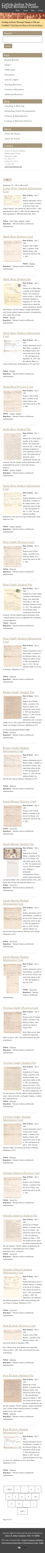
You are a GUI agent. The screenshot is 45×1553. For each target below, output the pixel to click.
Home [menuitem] (18, 10)
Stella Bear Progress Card (18, 386)
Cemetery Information (14, 89)
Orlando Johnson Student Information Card (17, 1270)
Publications (10, 69)
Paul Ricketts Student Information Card (15, 1430)
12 (20, 1503)
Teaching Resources (13, 84)
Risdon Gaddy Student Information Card (16, 749)
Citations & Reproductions (16, 115)
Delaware (13, 569)
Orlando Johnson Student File (20, 1215)
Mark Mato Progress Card (18, 236)
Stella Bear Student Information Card (21, 487)
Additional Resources (14, 94)
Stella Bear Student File (17, 429)
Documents (9, 74)
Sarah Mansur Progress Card (19, 801)
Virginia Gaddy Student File (19, 1063)
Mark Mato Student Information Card (21, 334)
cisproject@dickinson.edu (13, 166)
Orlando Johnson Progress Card (21, 1173)
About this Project (12, 133)
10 (36, 1496)
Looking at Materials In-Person (18, 120)
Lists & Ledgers (12, 79)
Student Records (12, 59)
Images (8, 64)
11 (12, 1503)
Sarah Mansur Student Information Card (16, 902)
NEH (28, 1535)
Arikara (27, 221)
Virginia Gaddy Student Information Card (17, 1118)
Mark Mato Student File (17, 279)
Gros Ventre (14, 221)
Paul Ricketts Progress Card (19, 1325)
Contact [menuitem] (40, 10)
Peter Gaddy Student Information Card (22, 639)
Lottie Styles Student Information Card (22, 189)
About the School (12, 138)
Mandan (32, 263)
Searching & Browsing (14, 105)
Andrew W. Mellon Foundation (15, 1535)
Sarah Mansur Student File (18, 844)
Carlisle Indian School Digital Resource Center (20, 4)
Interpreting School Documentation (20, 110)
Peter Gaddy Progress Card (18, 542)
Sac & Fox (13, 828)
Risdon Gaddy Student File (18, 692)
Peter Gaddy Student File (17, 584)
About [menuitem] (25, 10)
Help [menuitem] (32, 10)
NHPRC (37, 1535)
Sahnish (21, 221)
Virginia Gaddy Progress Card (20, 1008)
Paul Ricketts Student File (18, 1375)
